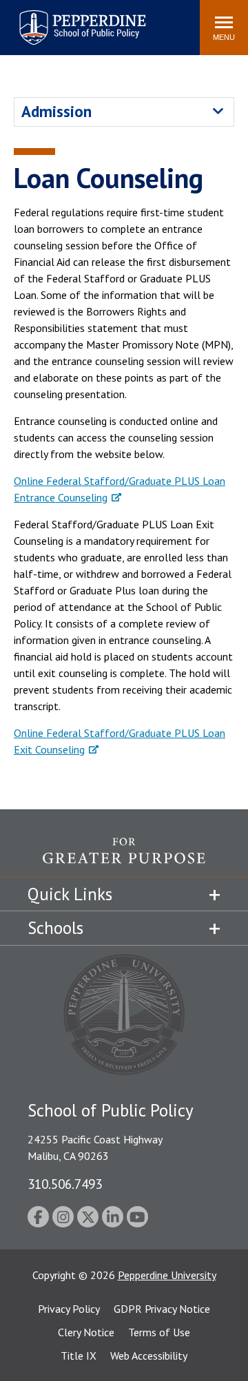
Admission (56, 111)
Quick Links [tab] (70, 894)
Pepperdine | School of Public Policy (68, 19)
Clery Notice (86, 1332)
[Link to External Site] (124, 857)
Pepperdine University (167, 1275)
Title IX (78, 1355)
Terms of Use (159, 1332)
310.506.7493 (65, 1183)
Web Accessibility (148, 1355)
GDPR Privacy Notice (162, 1309)
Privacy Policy (69, 1309)
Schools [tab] (55, 928)
